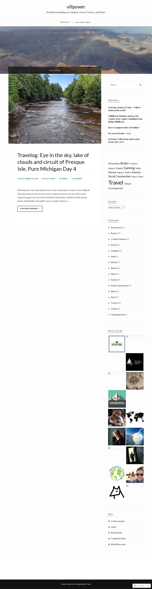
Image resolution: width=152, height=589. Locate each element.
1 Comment (77, 179)
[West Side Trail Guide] (117, 492)
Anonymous (114, 163)
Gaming (129, 168)
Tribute (127, 183)
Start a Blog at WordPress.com (75, 584)
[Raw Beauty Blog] (135, 381)
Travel (64, 179)
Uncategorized (115, 188)
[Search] (140, 85)
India (138, 168)
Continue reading (27, 210)
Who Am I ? (65, 22)
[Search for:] (126, 85)
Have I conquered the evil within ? (124, 127)
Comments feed (118, 538)
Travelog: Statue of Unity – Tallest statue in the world (124, 109)
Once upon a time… (83, 22)
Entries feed (116, 532)
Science (136, 172)
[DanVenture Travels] (117, 474)
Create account (118, 521)
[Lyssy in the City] (135, 493)
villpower (76, 6)
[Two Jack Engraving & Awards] (134, 362)
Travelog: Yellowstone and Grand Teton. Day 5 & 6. (123, 140)
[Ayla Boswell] (135, 418)
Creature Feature (118, 239)
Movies (112, 172)
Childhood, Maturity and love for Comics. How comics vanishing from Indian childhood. (125, 119)
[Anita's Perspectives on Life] (135, 437)
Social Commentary (119, 176)
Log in (113, 527)
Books (124, 163)
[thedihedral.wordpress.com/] (117, 399)
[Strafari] (135, 474)
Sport (140, 176)
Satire (128, 172)
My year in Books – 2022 (119, 133)
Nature (120, 172)
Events (119, 168)
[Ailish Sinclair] (117, 437)
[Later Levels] (135, 344)
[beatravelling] (117, 418)
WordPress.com (118, 544)
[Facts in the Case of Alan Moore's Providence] (135, 456)
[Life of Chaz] (117, 344)
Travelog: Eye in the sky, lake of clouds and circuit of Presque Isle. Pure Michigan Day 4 (53, 162)
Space (135, 176)
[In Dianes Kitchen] (117, 455)
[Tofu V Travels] (117, 381)
